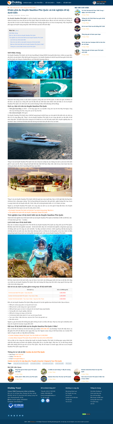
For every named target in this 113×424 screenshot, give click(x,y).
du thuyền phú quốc (48, 363)
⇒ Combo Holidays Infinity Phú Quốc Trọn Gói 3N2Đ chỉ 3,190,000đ (27, 335)
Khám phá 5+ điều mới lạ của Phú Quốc (26, 376)
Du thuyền (38, 2)
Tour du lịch (69, 401)
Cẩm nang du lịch (14, 7)
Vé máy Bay (23, 361)
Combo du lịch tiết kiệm (72, 397)
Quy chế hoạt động (95, 395)
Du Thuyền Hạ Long (71, 393)
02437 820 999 (19, 354)
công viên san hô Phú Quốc (21, 363)
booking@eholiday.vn (19, 358)
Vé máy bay (67, 2)
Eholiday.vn (33, 421)
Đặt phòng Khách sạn (71, 391)
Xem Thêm (86, 15)
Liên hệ (92, 403)
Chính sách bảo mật (95, 393)
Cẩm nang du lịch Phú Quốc (28, 7)
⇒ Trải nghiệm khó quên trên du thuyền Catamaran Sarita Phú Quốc (27, 212)
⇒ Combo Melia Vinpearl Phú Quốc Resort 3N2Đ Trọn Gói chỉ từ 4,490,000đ (30, 338)
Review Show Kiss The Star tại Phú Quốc (59, 376)
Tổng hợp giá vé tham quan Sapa (91, 34)
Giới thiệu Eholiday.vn (96, 391)
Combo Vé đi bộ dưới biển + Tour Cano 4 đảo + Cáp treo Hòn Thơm (26, 299)
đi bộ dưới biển (59, 363)
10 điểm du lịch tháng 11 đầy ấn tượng (59, 369)
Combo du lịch (13, 361)
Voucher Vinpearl (44, 361)
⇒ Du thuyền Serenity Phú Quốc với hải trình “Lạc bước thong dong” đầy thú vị (30, 210)
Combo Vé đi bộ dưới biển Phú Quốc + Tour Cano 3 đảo (23, 295)
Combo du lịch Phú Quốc (35, 352)
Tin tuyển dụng (94, 401)
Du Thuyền (33, 361)
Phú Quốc (68, 363)
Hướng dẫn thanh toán (96, 399)
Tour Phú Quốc (56, 361)
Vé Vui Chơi (49, 2)
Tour (58, 2)
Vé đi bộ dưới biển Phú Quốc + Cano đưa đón (20, 292)
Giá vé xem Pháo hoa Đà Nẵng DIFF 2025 (93, 26)
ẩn (17, 30)
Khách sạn (27, 2)
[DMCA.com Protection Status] (86, 414)
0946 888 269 (45, 328)
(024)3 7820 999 (101, 2)
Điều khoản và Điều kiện (96, 397)
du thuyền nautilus (35, 363)
